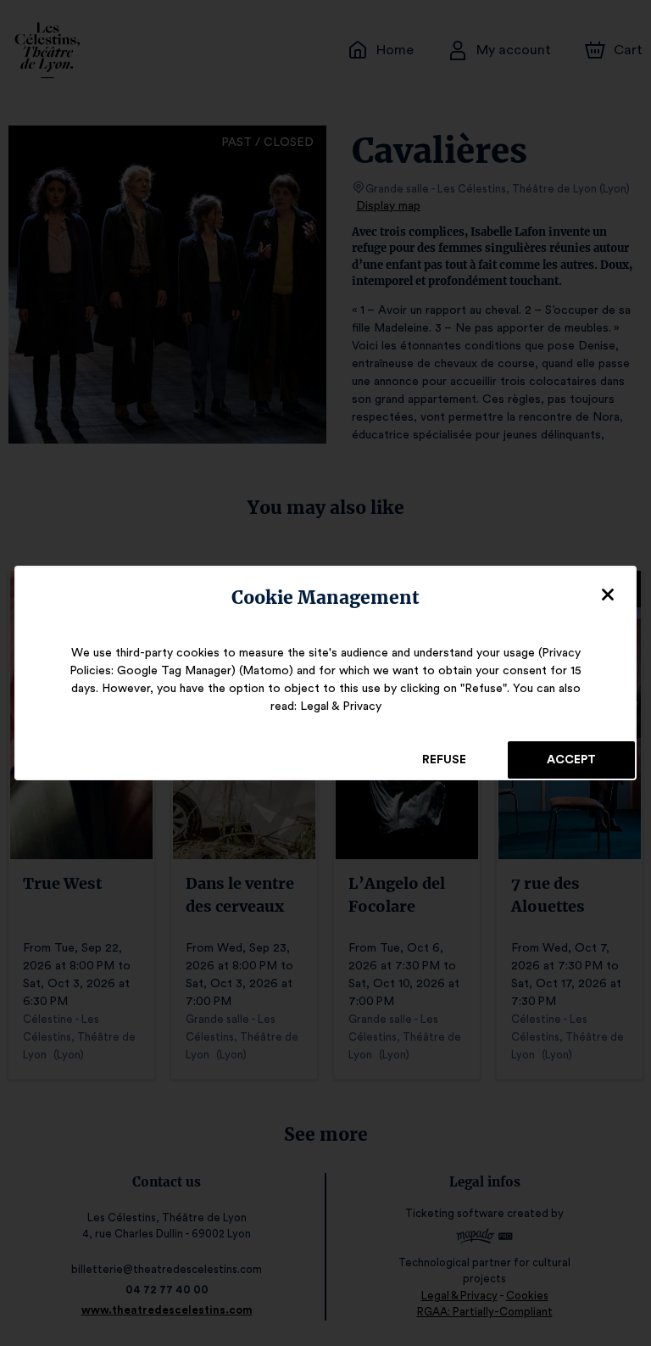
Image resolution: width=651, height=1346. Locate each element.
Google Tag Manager (174, 671)
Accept (571, 760)
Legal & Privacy (340, 706)
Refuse (444, 760)
